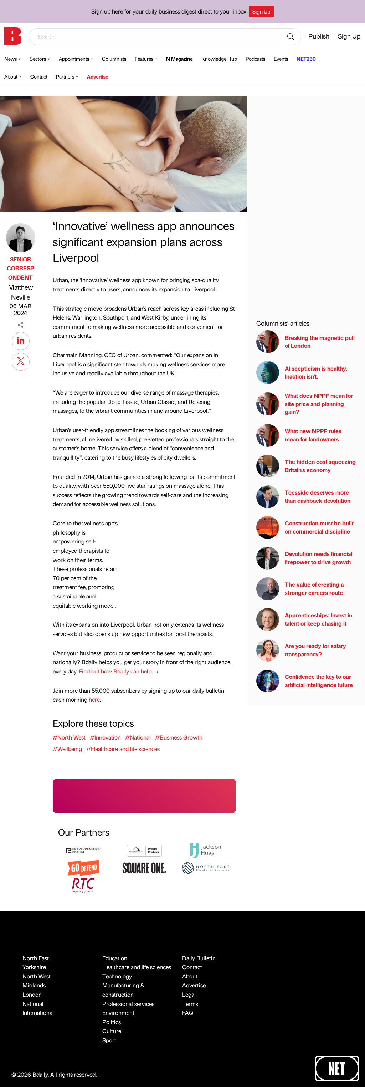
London (32, 994)
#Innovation (105, 737)
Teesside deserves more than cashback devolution (317, 496)
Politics (111, 1022)
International (38, 1012)
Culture (111, 1031)
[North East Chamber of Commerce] (205, 867)
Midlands (34, 985)
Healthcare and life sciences (136, 967)
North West (36, 976)
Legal (189, 994)
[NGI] (144, 849)
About (10, 76)
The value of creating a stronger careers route (314, 588)
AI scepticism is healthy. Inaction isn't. (316, 372)
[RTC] (83, 884)
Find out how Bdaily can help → (119, 671)
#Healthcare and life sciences (123, 748)
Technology (117, 976)
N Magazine (179, 58)
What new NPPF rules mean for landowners (313, 434)
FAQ (187, 1012)
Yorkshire (34, 967)
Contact (38, 76)
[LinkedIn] (20, 339)
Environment (118, 1012)
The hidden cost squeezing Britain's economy (320, 465)
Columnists (114, 58)
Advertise (97, 76)
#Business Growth (178, 737)
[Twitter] (20, 360)
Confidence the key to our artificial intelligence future (319, 680)
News (10, 58)
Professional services (128, 1003)
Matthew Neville (20, 292)
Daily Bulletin (199, 958)
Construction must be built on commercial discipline (319, 527)
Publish (318, 36)
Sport (109, 1040)
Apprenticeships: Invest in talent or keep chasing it (318, 619)
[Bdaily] (13, 36)
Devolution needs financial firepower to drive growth (318, 557)
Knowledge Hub (219, 58)
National (32, 1003)
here (94, 699)
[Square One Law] (144, 867)
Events (281, 58)
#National (138, 737)
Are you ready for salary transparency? (315, 649)
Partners (65, 76)
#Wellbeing (67, 748)
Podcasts (255, 58)
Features (144, 58)
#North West (69, 737)
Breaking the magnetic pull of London (320, 341)
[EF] (83, 849)
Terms (190, 1003)
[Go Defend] (83, 867)
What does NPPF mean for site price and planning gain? (319, 403)
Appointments (74, 58)
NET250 (306, 58)
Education (114, 958)
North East (35, 958)
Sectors (38, 58)
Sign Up (261, 11)
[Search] (290, 36)
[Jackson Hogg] (205, 849)
